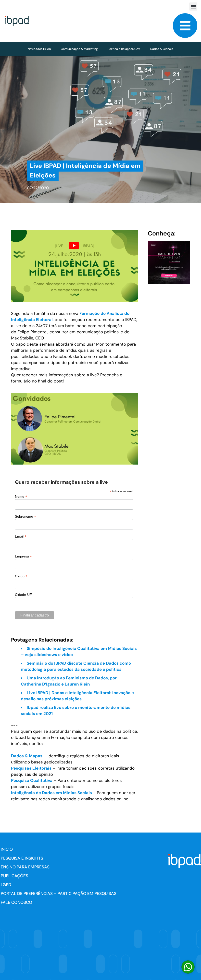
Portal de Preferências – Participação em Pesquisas (58, 893)
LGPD (6, 884)
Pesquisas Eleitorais (31, 768)
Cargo (21, 576)
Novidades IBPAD (39, 49)
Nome (21, 496)
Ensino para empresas (25, 867)
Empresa (23, 556)
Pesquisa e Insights (22, 858)
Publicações (14, 875)
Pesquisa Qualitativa (31, 780)
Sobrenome (25, 516)
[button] (193, 6)
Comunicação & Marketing (79, 49)
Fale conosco (16, 902)
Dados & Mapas (26, 756)
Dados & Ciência (161, 49)
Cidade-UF (23, 594)
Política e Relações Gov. (124, 49)
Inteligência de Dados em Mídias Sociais (52, 792)
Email (20, 536)
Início (7, 849)
